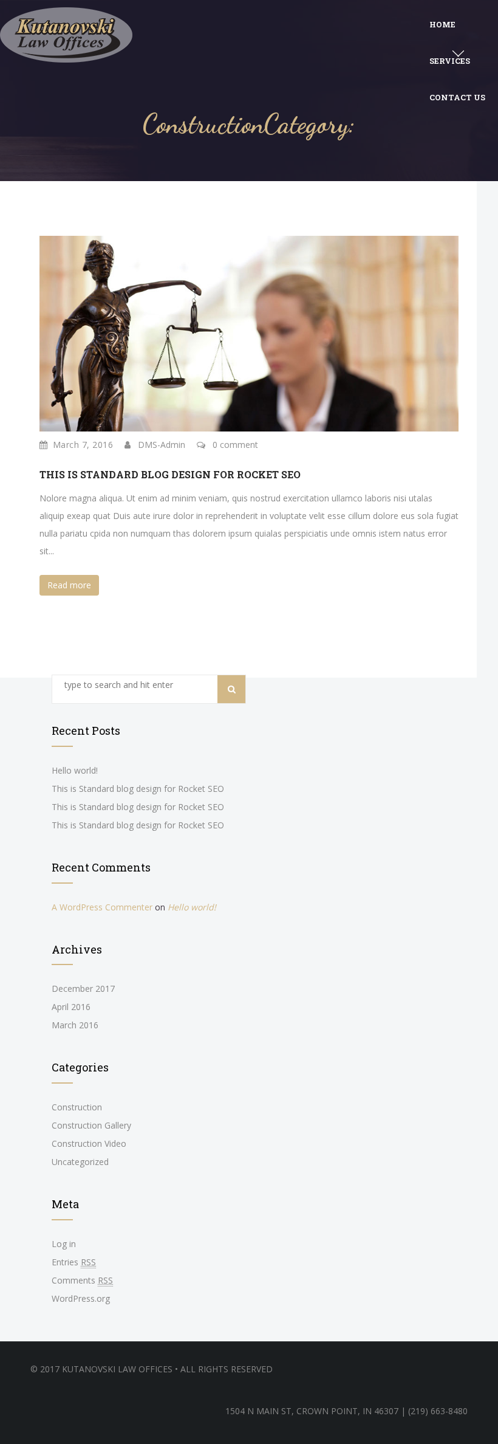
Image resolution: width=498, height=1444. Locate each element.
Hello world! (75, 770)
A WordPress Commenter (102, 907)
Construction (77, 1107)
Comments (82, 1280)
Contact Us (457, 97)
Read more (69, 585)
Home (442, 24)
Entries (74, 1262)
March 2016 (75, 1025)
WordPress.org (81, 1298)
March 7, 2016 (83, 445)
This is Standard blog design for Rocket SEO (170, 474)
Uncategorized (80, 1161)
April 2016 (71, 1007)
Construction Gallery (91, 1125)
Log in (64, 1244)
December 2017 (83, 988)
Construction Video (89, 1143)
